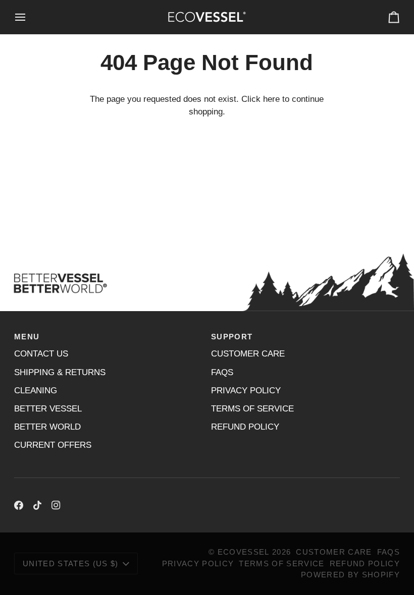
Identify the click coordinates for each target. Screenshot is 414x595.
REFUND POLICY (245, 427)
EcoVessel (244, 552)
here (271, 99)
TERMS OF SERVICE (252, 408)
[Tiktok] (37, 505)
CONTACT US (41, 354)
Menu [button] (26, 337)
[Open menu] (29, 17)
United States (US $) (71, 564)
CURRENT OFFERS (52, 445)
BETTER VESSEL (48, 408)
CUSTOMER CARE (248, 354)
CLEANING (35, 390)
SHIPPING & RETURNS (60, 372)
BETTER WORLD (47, 427)
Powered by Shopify (350, 575)
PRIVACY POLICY (246, 390)
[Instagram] (56, 505)
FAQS (222, 372)
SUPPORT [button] (231, 337)
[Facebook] (18, 505)
